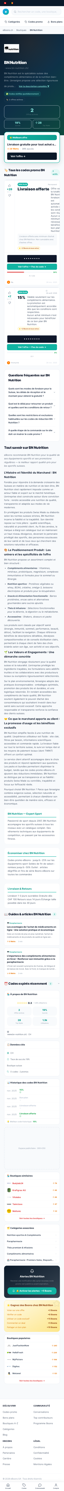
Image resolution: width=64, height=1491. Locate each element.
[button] (32, 232)
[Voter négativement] (9, 195)
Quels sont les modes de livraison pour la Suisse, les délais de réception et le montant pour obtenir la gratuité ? (29, 392)
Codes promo (35, 21)
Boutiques (21, 30)
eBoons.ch (8, 30)
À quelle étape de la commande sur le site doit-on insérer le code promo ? (30, 432)
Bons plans (8, 1417)
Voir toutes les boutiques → (32, 1218)
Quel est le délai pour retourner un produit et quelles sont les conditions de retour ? (30, 405)
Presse (6, 1464)
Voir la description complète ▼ (34, 86)
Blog (5, 1434)
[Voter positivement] (9, 185)
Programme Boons (43, 1423)
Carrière (7, 1458)
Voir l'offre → (18, 156)
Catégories (14, 21)
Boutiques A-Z (10, 1423)
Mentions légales (42, 1464)
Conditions (39, 1447)
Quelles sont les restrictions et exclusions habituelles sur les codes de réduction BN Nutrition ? (30, 419)
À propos (7, 1447)
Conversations (41, 1412)
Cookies (37, 1458)
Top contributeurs (43, 1417)
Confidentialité (41, 1452)
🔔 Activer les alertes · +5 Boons (34, 1290)
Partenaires (9, 1452)
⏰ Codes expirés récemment (27, 983)
